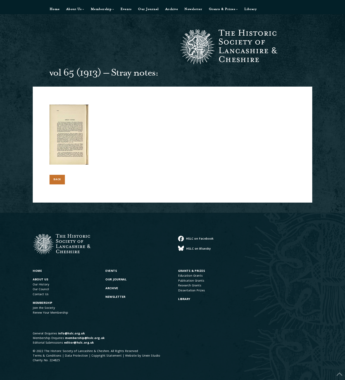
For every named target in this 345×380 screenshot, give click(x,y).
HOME (37, 271)
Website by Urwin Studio (142, 355)
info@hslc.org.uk (71, 333)
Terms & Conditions (47, 355)
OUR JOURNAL (116, 279)
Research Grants (189, 285)
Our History (41, 284)
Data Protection (76, 355)
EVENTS (111, 271)
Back (57, 179)
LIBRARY (184, 299)
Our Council (41, 289)
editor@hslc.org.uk (79, 342)
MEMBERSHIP (43, 303)
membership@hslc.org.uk (85, 338)
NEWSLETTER (115, 297)
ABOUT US (41, 279)
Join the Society (44, 308)
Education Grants (190, 275)
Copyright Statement (106, 355)
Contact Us (41, 294)
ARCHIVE (111, 288)
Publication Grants (191, 280)
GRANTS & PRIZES (191, 271)
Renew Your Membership (50, 312)
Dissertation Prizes (191, 290)
